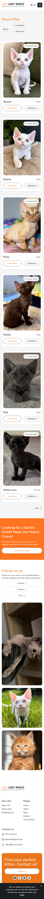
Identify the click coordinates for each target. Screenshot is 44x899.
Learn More (12, 108)
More (22, 895)
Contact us (32, 108)
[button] (39, 5)
